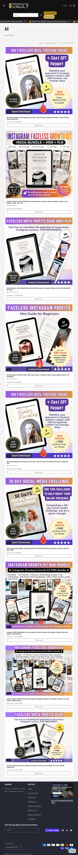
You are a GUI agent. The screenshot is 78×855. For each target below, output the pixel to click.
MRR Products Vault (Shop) (15, 854)
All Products (32, 819)
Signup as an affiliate (34, 814)
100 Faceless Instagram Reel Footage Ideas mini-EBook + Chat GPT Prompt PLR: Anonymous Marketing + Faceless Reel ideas (37, 462)
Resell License (32, 810)
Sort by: (41, 43)
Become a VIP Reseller (35, 806)
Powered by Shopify (27, 854)
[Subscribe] (37, 830)
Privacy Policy (32, 797)
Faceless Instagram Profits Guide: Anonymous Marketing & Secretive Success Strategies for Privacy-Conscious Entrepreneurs (35, 766)
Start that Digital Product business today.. (23, 21)
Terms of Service (33, 793)
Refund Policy (32, 801)
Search (30, 789)
